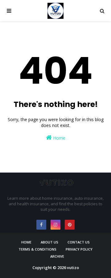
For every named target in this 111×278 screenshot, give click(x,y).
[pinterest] (70, 225)
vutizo (73, 267)
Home (58, 138)
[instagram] (55, 225)
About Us (49, 242)
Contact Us (79, 242)
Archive (57, 256)
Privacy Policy (79, 249)
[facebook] (41, 225)
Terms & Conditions (37, 249)
